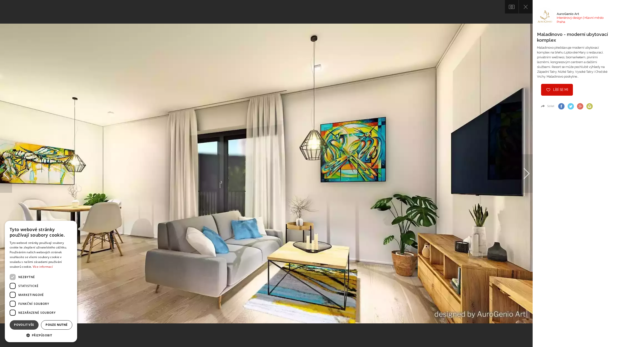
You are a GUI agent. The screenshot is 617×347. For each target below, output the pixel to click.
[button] (41, 335)
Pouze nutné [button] (56, 325)
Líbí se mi (560, 90)
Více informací (43, 267)
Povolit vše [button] (24, 325)
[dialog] (41, 281)
